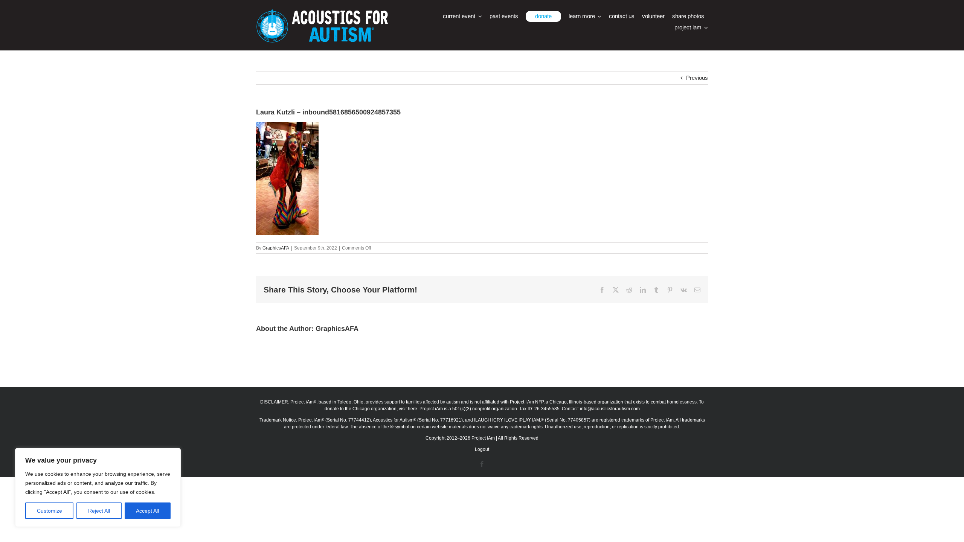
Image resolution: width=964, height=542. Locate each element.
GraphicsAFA (275, 248)
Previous (697, 78)
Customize (49, 511)
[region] (98, 487)
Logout (482, 449)
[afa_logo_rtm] (322, 12)
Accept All (147, 511)
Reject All (99, 511)
